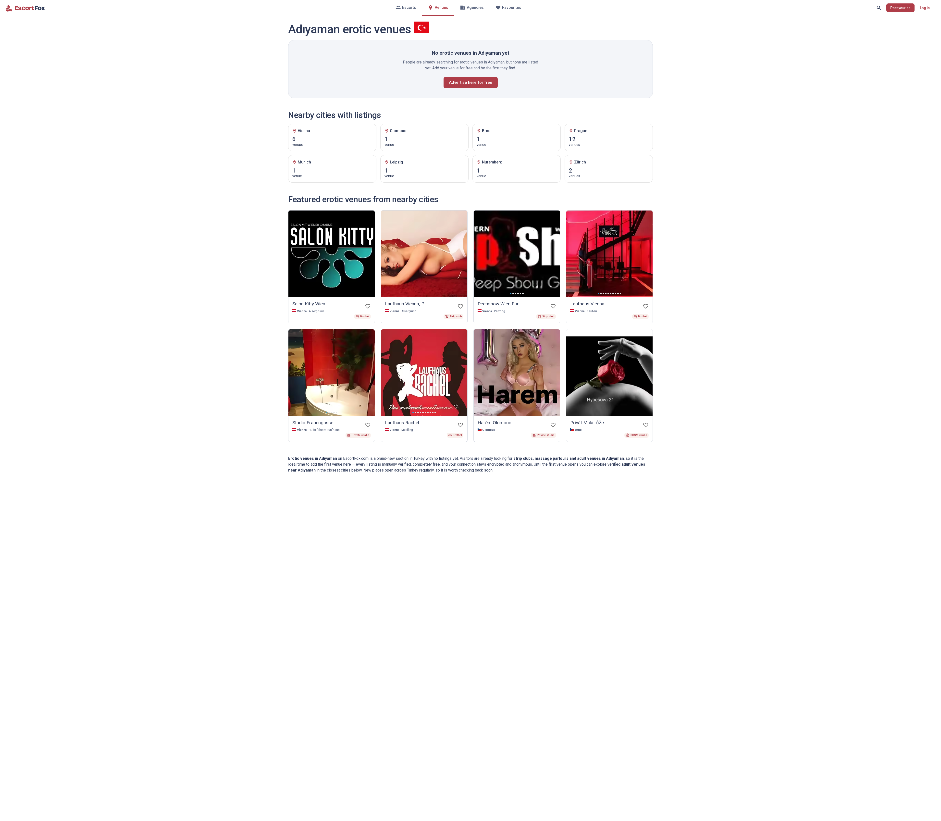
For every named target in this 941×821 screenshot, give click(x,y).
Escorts (409, 7)
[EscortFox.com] (25, 8)
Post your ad (900, 8)
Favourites (511, 7)
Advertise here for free (470, 82)
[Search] (879, 8)
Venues (441, 7)
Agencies (475, 7)
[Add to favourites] (368, 306)
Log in (925, 8)
